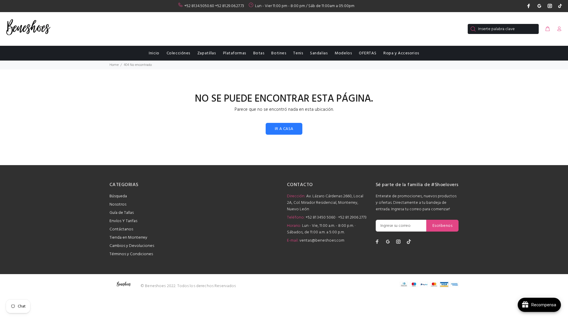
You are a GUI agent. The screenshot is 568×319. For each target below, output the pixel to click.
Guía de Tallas (121, 212)
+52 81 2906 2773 (352, 217)
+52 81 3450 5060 (320, 217)
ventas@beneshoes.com (321, 240)
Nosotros (117, 204)
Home (114, 65)
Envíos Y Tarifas (123, 221)
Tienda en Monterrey (128, 237)
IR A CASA (284, 129)
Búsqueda (118, 196)
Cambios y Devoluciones (131, 245)
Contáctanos (121, 229)
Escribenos (442, 225)
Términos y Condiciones (131, 254)
